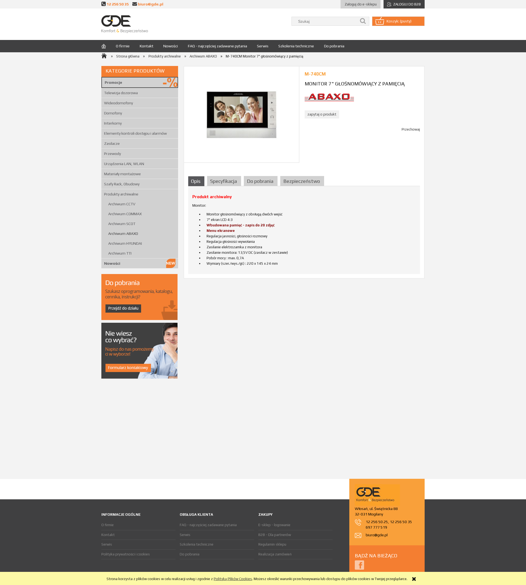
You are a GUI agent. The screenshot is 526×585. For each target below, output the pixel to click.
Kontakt (108, 535)
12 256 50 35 (118, 4)
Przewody (112, 153)
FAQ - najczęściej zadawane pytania (208, 525)
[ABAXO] (329, 97)
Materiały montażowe (122, 174)
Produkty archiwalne (121, 194)
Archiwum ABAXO (123, 233)
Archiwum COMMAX (125, 214)
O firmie (107, 525)
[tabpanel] (304, 232)
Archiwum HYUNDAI (125, 243)
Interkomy (113, 123)
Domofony (113, 113)
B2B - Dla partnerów (274, 535)
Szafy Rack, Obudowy (121, 184)
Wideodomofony (118, 103)
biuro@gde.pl (150, 4)
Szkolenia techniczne (196, 544)
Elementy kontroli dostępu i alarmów (135, 133)
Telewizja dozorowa (121, 93)
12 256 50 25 (377, 522)
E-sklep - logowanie (274, 525)
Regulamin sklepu (272, 544)
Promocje (113, 82)
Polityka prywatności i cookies (125, 554)
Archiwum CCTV (121, 204)
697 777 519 (376, 527)
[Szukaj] (363, 21)
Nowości (112, 263)
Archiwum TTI (120, 253)
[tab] (197, 181)
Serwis (106, 544)
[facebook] (359, 565)
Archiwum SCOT (121, 223)
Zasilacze (112, 143)
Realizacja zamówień (274, 554)
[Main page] (124, 24)
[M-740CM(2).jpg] (241, 114)
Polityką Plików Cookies (233, 579)
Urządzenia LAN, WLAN (124, 164)
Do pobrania (189, 554)
